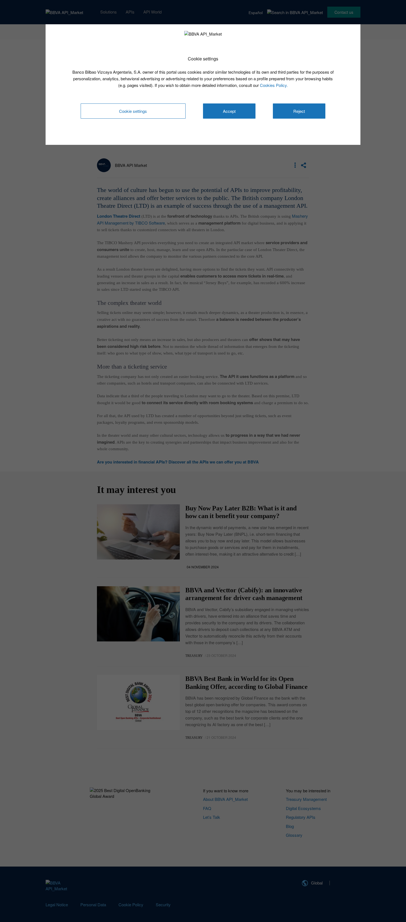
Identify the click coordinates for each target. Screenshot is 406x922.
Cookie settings (133, 111)
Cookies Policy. (274, 85)
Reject (299, 111)
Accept (229, 111)
